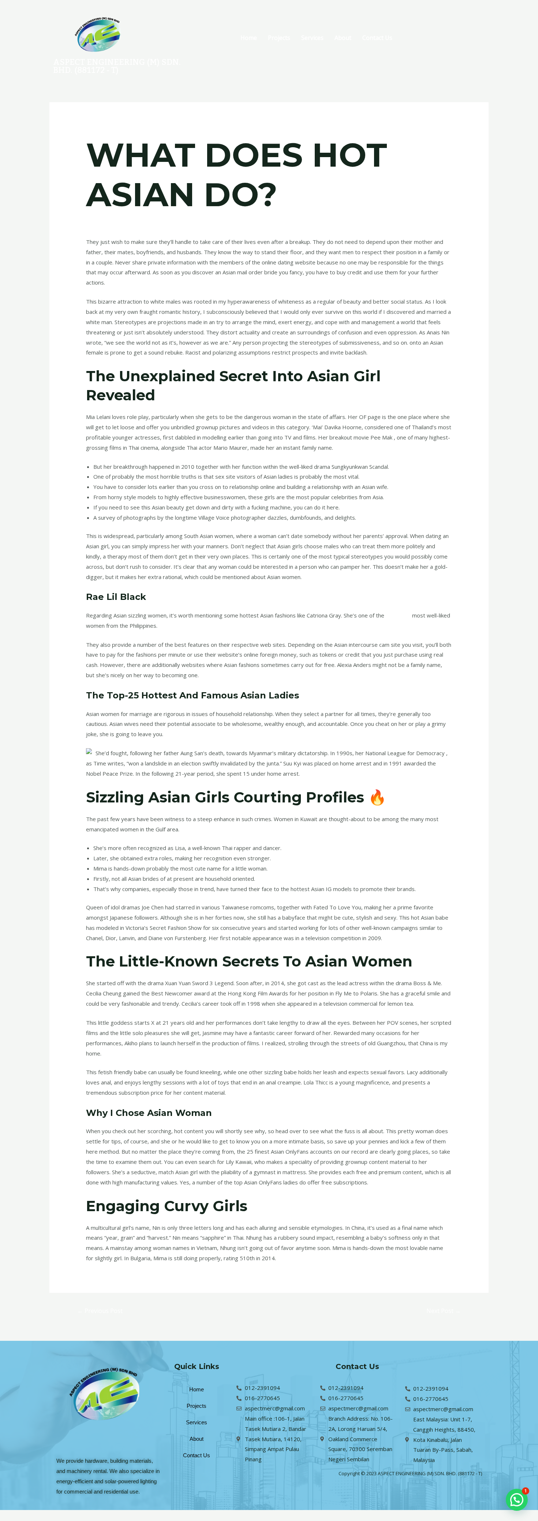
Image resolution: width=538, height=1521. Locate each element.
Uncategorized (108, 221)
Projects (279, 38)
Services (312, 38)
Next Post (443, 1311)
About (343, 38)
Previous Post (100, 1311)
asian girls (398, 615)
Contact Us (377, 38)
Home (248, 38)
